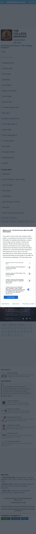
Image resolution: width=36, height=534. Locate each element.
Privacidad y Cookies (28, 303)
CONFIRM (10, 297)
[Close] (32, 230)
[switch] (28, 267)
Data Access (15, 303)
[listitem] (18, 263)
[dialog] (18, 267)
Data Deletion (5, 303)
